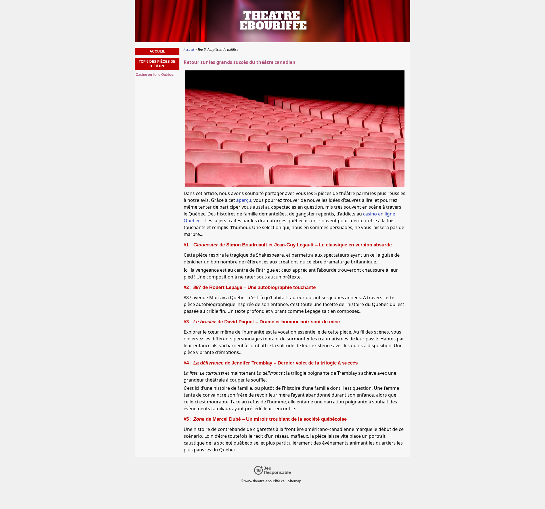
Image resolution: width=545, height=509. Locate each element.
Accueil (157, 51)
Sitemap (294, 481)
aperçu (243, 200)
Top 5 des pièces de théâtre (157, 64)
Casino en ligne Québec (155, 75)
